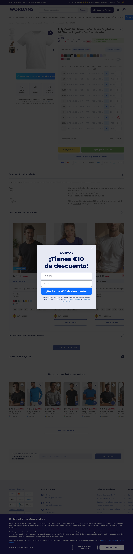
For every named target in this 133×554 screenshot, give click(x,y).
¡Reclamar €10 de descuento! (66, 291)
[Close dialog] (92, 248)
